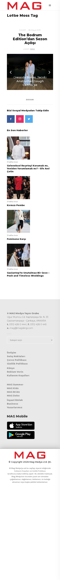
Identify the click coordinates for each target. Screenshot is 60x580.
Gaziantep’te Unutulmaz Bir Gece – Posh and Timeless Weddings (28, 274)
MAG (32, 49)
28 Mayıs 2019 (34, 30)
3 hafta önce (12, 162)
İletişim (11, 352)
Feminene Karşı (16, 239)
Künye (11, 368)
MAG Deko (13, 395)
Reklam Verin (15, 371)
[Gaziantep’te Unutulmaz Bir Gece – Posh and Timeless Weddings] (18, 255)
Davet (22, 30)
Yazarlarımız (14, 407)
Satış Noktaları (16, 356)
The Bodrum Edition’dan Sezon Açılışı (30, 39)
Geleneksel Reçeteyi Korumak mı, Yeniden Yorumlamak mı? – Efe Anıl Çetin (28, 168)
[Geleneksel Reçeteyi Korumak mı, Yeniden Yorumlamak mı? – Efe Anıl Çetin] (18, 148)
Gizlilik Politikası (17, 363)
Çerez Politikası (16, 360)
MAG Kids (13, 388)
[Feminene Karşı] (18, 221)
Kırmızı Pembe (16, 205)
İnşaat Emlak (15, 400)
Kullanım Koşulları (18, 375)
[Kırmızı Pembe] (18, 187)
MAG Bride (13, 392)
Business (12, 403)
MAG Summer (15, 384)
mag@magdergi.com (21, 328)
